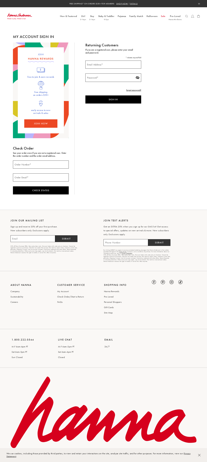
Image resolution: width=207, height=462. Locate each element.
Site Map (108, 312)
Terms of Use (123, 251)
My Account (63, 291)
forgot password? (133, 90)
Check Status (40, 190)
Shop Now (122, 4)
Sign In (113, 99)
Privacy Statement (127, 253)
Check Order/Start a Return (70, 296)
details (134, 4)
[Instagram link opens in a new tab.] (171, 282)
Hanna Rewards (111, 291)
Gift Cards (109, 307)
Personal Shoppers (113, 302)
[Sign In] (193, 16)
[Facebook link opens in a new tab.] (154, 282)
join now (41, 123)
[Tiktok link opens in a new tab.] (180, 282)
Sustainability (17, 296)
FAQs (60, 302)
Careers (14, 302)
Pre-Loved (109, 296)
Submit (66, 238)
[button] (187, 16)
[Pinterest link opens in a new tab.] (163, 282)
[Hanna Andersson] (19, 16)
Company (15, 291)
